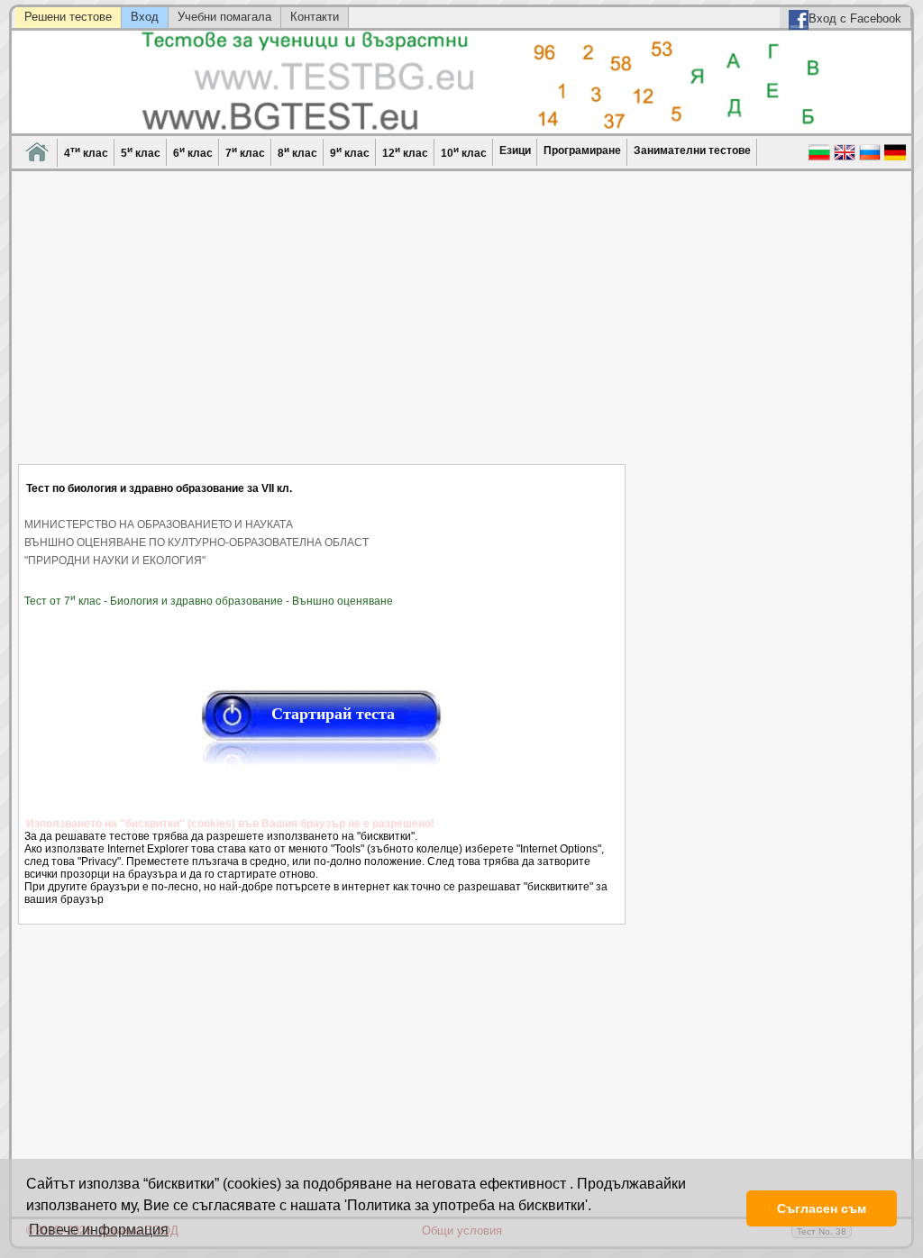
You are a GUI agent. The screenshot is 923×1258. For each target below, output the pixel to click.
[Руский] (869, 158)
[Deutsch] (895, 158)
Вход (145, 16)
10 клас (464, 152)
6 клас (193, 152)
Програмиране (582, 150)
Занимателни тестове (692, 150)
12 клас (405, 152)
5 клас (140, 152)
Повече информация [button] (99, 1229)
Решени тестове (68, 16)
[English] (844, 158)
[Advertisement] (322, 329)
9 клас (350, 152)
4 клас (86, 152)
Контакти (314, 16)
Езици (515, 150)
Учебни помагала (224, 16)
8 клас (297, 152)
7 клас (245, 152)
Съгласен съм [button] (821, 1208)
